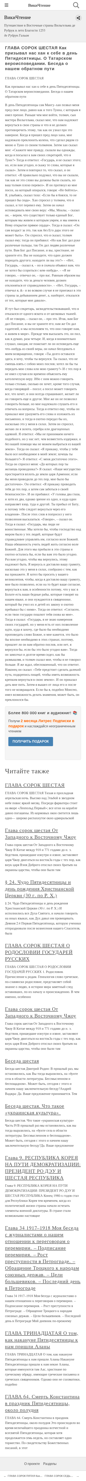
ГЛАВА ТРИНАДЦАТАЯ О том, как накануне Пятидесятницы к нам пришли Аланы (41, 1340)
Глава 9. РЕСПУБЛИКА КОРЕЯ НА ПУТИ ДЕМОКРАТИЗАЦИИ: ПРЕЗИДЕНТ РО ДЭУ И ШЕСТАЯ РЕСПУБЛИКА (43, 1167)
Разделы (50, 1464)
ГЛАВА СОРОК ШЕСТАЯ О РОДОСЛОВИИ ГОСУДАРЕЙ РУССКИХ (39, 952)
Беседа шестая (22, 1060)
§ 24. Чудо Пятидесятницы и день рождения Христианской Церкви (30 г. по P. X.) (39, 889)
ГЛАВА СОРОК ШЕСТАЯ (35, 785)
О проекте (32, 1464)
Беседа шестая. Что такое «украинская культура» (34, 1109)
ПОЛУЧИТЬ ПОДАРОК (31, 741)
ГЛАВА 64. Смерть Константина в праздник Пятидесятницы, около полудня (42, 1403)
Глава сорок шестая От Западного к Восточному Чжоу (40, 833)
